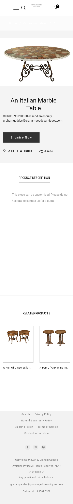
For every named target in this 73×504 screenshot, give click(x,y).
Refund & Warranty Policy (36, 420)
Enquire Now (21, 137)
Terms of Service (48, 426)
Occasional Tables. (35, 23)
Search (25, 414)
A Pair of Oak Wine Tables (56, 367)
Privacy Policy (43, 414)
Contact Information (36, 433)
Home (13, 23)
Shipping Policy (24, 426)
